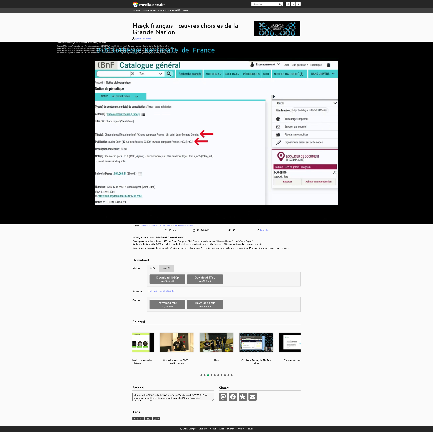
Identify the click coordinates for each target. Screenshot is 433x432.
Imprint (230, 429)
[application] (216, 133)
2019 (156, 419)
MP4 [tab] (152, 268)
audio (174, 226)
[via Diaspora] (243, 397)
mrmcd (163, 10)
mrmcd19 (175, 10)
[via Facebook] (233, 397)
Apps (221, 429)
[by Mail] (252, 397)
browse (136, 10)
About (213, 429)
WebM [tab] (166, 268)
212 (148, 419)
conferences (150, 10)
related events (186, 226)
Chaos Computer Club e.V (195, 429)
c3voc (250, 429)
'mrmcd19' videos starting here (155, 226)
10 (232, 375)
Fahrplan (264, 230)
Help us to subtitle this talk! (162, 291)
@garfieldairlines (143, 39)
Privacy (241, 429)
